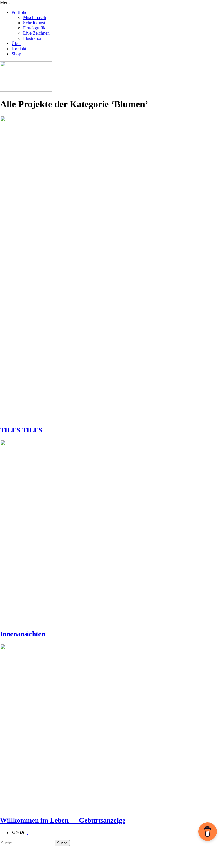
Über (16, 43)
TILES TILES (21, 430)
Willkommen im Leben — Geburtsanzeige (62, 820)
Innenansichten (22, 634)
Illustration (32, 38)
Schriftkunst (34, 22)
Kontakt (19, 48)
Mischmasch (34, 17)
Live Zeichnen (36, 33)
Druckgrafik (34, 27)
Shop (16, 53)
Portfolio (19, 12)
